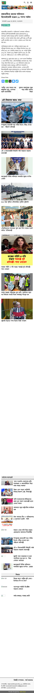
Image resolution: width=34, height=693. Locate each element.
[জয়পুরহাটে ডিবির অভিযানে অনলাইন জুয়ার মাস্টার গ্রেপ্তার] (17, 174)
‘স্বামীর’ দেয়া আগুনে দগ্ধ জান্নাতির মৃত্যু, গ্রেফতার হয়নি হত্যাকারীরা (8, 90)
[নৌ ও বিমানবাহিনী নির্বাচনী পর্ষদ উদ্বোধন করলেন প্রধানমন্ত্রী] (17, 149)
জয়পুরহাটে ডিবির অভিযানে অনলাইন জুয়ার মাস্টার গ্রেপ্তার (23, 565)
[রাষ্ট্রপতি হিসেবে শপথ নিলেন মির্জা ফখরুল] (17, 319)
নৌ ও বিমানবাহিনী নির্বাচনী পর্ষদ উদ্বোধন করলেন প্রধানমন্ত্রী (24, 549)
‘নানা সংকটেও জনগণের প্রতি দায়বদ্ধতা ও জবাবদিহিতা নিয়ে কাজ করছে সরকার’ (23, 483)
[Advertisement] (17, 399)
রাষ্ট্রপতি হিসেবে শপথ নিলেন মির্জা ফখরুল (13, 321)
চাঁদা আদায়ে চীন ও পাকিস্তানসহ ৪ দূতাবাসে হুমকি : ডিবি (24, 518)
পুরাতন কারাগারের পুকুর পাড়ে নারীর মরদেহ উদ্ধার (26, 90)
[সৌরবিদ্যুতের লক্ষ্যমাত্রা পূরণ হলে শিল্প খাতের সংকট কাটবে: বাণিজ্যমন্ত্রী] (17, 226)
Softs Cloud (23, 692)
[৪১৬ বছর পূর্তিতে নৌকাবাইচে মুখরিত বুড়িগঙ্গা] (17, 200)
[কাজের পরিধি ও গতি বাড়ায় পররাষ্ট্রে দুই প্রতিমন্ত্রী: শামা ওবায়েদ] (17, 265)
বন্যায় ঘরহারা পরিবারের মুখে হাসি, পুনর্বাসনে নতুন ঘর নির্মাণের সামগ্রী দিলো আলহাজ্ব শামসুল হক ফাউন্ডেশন (16, 294)
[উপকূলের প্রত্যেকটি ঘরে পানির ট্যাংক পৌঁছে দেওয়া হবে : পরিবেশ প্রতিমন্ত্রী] (17, 123)
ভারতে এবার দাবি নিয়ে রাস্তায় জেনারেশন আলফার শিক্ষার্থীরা (23, 531)
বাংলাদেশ (19, 21)
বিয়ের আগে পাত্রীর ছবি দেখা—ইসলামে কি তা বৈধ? (23, 580)
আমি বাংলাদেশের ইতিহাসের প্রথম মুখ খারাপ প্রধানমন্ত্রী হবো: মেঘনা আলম (23, 501)
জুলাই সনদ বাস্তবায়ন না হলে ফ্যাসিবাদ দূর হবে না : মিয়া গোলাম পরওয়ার (23, 558)
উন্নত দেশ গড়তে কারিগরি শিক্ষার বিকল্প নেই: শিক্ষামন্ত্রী (23, 491)
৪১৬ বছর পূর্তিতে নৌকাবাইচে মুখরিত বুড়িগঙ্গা (15, 202)
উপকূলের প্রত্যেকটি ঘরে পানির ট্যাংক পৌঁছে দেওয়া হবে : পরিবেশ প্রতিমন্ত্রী (23, 540)
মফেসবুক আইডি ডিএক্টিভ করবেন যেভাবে (21, 588)
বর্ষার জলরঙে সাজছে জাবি (22, 596)
